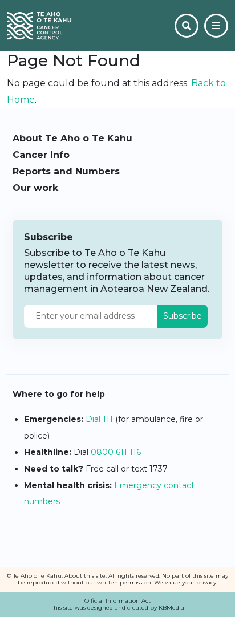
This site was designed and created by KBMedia (117, 607)
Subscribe (182, 316)
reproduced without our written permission (89, 582)
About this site (85, 575)
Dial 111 (99, 419)
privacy (206, 582)
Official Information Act (117, 600)
